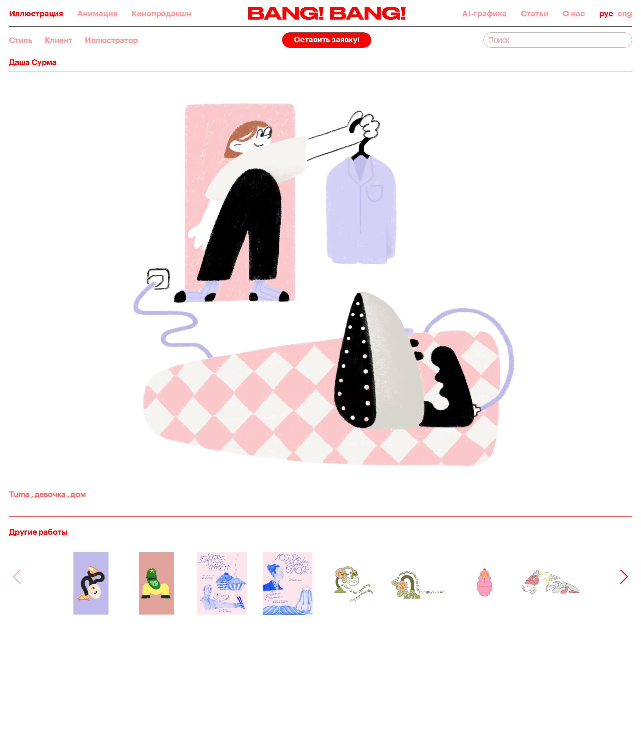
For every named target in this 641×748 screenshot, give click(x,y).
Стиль (20, 40)
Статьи (534, 13)
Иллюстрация (36, 13)
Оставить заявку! (327, 39)
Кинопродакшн (161, 13)
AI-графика (484, 13)
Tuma (19, 494)
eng (624, 13)
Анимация (97, 13)
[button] (624, 577)
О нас (574, 13)
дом (76, 494)
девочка (48, 494)
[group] (91, 583)
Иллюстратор (111, 40)
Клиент (58, 40)
